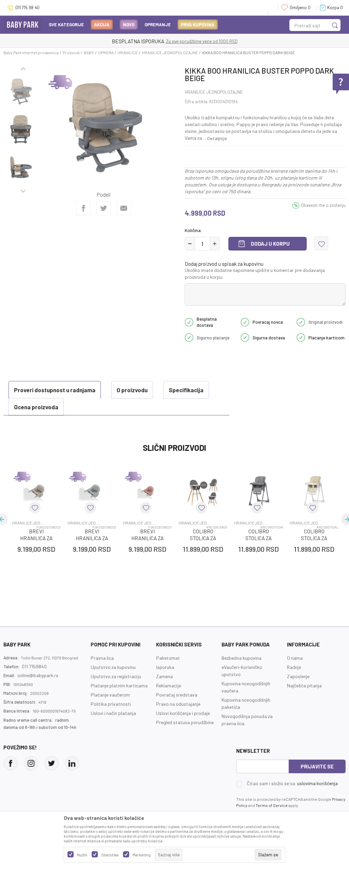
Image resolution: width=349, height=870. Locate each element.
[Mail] (124, 208)
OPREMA (105, 52)
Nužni (82, 855)
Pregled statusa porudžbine (185, 722)
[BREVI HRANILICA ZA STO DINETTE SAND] (36, 490)
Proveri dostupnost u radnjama (54, 389)
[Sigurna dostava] (245, 337)
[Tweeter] (51, 763)
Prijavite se (317, 766)
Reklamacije (168, 685)
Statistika (110, 855)
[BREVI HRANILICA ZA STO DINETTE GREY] (91, 490)
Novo (128, 24)
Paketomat (168, 658)
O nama (295, 658)
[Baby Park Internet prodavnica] (22, 24)
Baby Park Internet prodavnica (31, 52)
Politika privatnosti (111, 704)
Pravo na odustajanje (178, 704)
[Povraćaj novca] (245, 321)
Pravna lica (102, 658)
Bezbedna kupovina (241, 658)
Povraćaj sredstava (176, 695)
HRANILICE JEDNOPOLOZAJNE (170, 52)
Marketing (142, 855)
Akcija (101, 24)
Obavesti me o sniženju (323, 205)
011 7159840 (34, 666)
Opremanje (158, 24)
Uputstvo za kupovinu (113, 667)
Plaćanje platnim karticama (119, 685)
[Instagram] (31, 763)
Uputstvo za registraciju (116, 676)
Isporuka (165, 667)
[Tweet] (103, 208)
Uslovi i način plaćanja (113, 713)
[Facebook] (83, 208)
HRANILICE (128, 52)
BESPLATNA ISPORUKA (138, 41)
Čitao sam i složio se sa (292, 783)
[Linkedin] (72, 763)
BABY (89, 52)
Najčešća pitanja (304, 685)
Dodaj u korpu (270, 244)
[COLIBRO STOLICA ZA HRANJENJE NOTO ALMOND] (314, 490)
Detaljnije (217, 138)
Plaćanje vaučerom (110, 695)
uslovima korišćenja (317, 783)
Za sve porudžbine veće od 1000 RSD (202, 41)
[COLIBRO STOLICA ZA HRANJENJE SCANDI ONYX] (203, 490)
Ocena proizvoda (36, 406)
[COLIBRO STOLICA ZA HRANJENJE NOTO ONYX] (258, 490)
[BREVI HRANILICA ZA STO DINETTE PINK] (147, 490)
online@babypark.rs (37, 675)
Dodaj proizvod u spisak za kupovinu (224, 264)
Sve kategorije (66, 24)
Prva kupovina (197, 24)
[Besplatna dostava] (189, 321)
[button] (321, 243)
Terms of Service (272, 805)
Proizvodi (71, 52)
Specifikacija (186, 389)
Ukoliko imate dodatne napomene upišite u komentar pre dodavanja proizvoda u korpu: (255, 273)
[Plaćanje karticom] (301, 337)
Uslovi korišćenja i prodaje (183, 713)
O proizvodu (132, 389)
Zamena (164, 676)
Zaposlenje (298, 676)
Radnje (294, 667)
